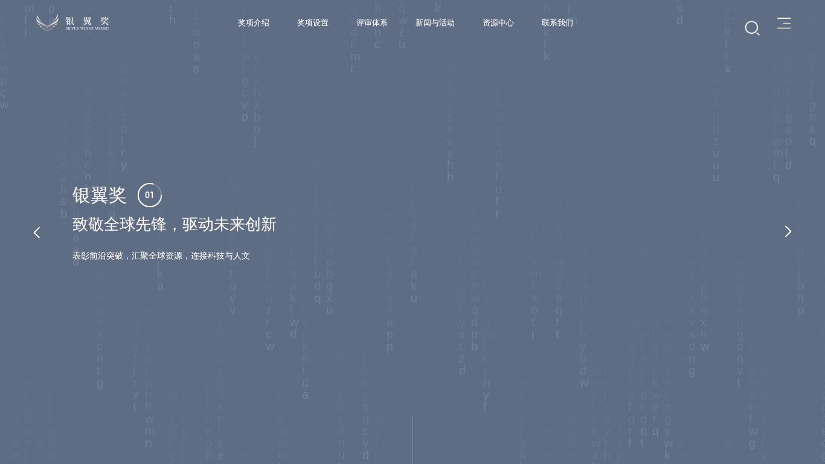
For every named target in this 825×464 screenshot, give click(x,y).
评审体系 (372, 22)
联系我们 (557, 22)
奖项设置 (313, 22)
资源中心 (498, 22)
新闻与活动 (435, 22)
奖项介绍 (253, 22)
